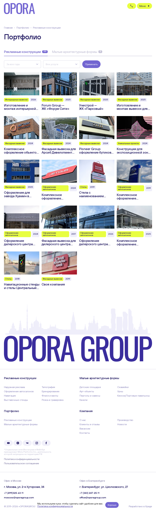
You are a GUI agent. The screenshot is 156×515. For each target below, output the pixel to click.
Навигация (10, 395)
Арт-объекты (87, 391)
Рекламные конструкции (25, 52)
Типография (48, 387)
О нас (83, 420)
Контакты (85, 433)
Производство (125, 420)
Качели (83, 400)
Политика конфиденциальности (21, 459)
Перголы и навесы (90, 395)
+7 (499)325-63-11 (13, 493)
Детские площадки (90, 387)
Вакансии (85, 428)
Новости (122, 424)
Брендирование (50, 391)
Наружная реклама (14, 387)
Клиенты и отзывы (90, 424)
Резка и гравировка (52, 400)
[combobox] (22, 64)
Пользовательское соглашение (21, 463)
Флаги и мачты (50, 395)
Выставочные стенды (16, 400)
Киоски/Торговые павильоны (133, 395)
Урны (120, 391)
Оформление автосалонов (19, 391)
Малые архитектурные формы (76, 52)
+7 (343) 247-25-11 (89, 493)
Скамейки (123, 387)
